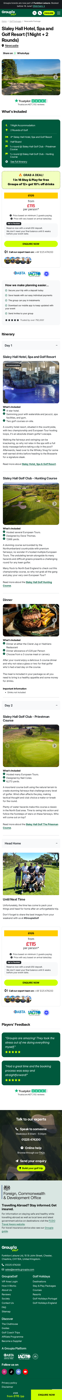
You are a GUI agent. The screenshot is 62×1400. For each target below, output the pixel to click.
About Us (7, 1290)
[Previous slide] (6, 77)
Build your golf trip (32, 1168)
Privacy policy (9, 1382)
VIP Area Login (10, 1281)
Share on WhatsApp (16, 53)
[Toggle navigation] (58, 13)
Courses (37, 1290)
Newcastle (11, 45)
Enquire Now (31, 243)
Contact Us (8, 1302)
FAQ (4, 1307)
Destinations (39, 1281)
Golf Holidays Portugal (45, 1298)
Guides (5, 1328)
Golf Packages (15, 21)
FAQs (42, 1152)
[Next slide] (55, 77)
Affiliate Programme (12, 1336)
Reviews (6, 1294)
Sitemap (6, 1311)
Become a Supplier (12, 1341)
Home (4, 21)
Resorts (37, 1294)
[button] (40, 13)
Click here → (39, 6)
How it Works (9, 1285)
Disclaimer (7, 1386)
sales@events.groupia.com (19, 1269)
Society (6, 1298)
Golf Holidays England (45, 1302)
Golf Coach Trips (11, 1332)
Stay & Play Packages (44, 1285)
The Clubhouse (10, 1323)
